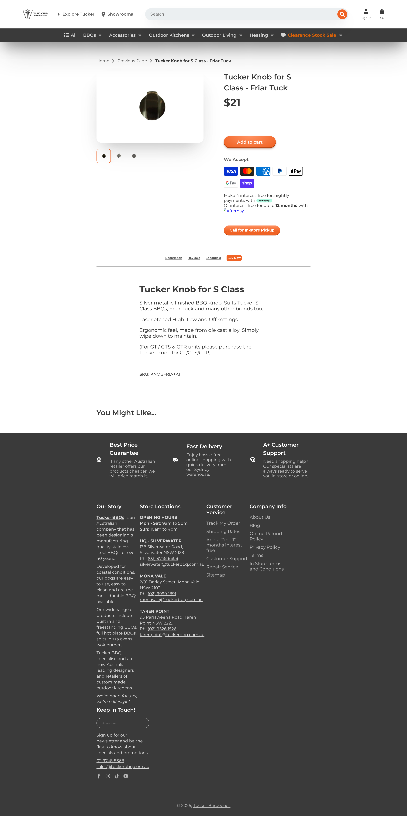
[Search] (342, 14)
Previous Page (132, 60)
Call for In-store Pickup (252, 230)
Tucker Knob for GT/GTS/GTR (174, 353)
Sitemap (215, 575)
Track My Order (223, 523)
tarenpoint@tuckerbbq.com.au (172, 634)
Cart (382, 14)
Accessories (122, 35)
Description (173, 257)
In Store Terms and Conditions (267, 566)
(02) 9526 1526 (162, 628)
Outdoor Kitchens (169, 35)
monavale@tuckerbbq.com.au (171, 599)
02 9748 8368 (110, 760)
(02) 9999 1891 (162, 593)
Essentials (213, 257)
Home (103, 60)
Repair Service (222, 567)
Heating (259, 35)
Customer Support (227, 558)
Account (366, 14)
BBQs (89, 35)
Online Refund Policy (266, 536)
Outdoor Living (219, 35)
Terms (256, 555)
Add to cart (250, 142)
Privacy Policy (265, 547)
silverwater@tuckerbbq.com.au (172, 564)
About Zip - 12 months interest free (224, 545)
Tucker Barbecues (212, 805)
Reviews (194, 257)
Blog (255, 525)
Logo (35, 14)
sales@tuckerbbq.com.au (123, 766)
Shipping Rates (223, 531)
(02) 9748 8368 (163, 558)
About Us (260, 517)
